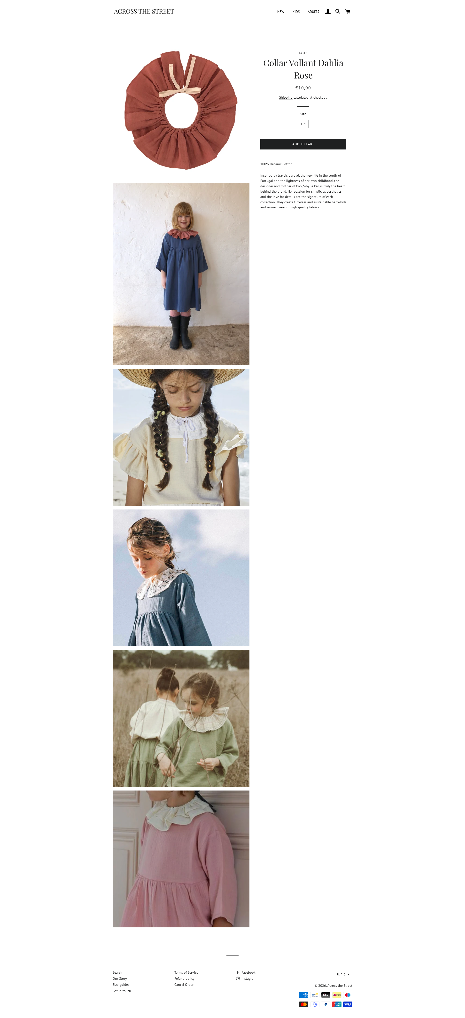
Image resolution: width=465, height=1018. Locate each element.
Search (117, 972)
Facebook (248, 972)
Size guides (121, 984)
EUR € (340, 974)
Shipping (286, 97)
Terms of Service (186, 972)
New (280, 11)
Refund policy (184, 978)
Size (303, 114)
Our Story (120, 978)
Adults (313, 11)
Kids (296, 11)
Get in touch (122, 991)
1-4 (303, 124)
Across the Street (339, 985)
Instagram (248, 978)
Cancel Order (184, 984)
